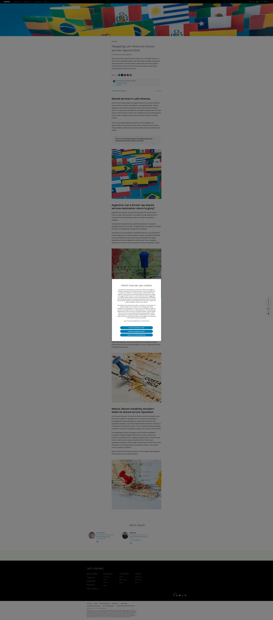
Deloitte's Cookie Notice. (142, 321)
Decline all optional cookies (136, 331)
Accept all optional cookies (136, 327)
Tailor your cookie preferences (136, 335)
